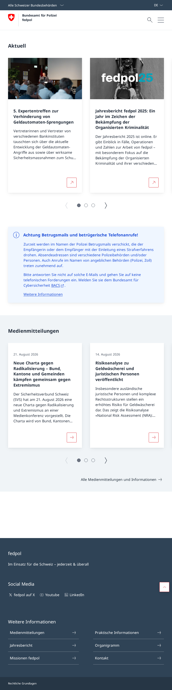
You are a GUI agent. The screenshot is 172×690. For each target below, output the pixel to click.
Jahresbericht (21, 645)
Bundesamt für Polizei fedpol (40, 17)
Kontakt (101, 658)
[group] (45, 125)
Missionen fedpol (24, 658)
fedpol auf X (24, 594)
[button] (79, 205)
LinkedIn (77, 594)
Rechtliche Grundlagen (22, 683)
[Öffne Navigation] (161, 20)
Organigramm (107, 645)
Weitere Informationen (43, 294)
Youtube (52, 594)
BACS (55, 285)
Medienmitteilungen (27, 632)
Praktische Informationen (117, 632)
